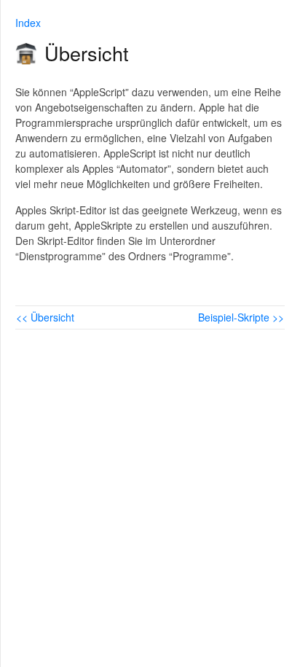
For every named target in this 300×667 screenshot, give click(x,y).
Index (28, 22)
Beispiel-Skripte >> (241, 317)
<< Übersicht (45, 317)
